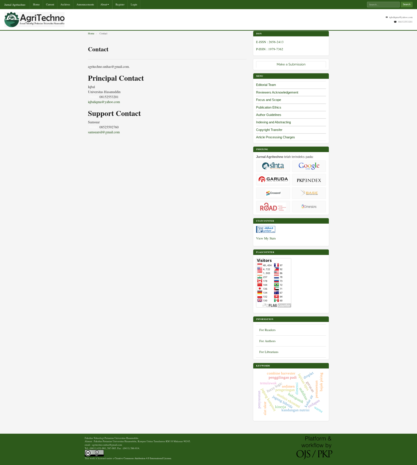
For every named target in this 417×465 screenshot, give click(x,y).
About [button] (103, 4)
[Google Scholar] (309, 166)
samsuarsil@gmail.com (104, 132)
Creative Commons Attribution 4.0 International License (143, 458)
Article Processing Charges (275, 137)
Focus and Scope (268, 100)
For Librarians (268, 352)
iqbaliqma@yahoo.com (401, 17)
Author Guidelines (268, 115)
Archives (65, 4)
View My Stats (266, 238)
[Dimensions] (309, 206)
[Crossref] (273, 193)
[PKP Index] (309, 180)
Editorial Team (266, 85)
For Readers (267, 330)
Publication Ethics (268, 107)
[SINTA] (273, 166)
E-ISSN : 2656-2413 (270, 42)
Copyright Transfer (269, 130)
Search (406, 4)
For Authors (267, 341)
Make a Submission (291, 64)
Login (134, 4)
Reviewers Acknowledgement (277, 92)
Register (120, 4)
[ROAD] (273, 206)
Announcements (85, 4)
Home (36, 4)
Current (50, 4)
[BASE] (309, 193)
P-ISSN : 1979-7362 (269, 49)
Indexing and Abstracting (273, 122)
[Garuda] (273, 180)
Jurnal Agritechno (14, 5)
